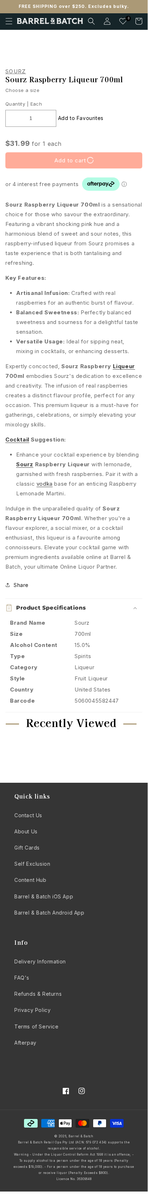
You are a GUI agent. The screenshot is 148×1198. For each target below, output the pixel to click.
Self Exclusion (32, 864)
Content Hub (30, 880)
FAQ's (21, 978)
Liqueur (124, 366)
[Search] (91, 21)
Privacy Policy (32, 1010)
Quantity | (17, 104)
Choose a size (22, 90)
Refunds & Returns (38, 994)
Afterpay (25, 1043)
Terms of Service (36, 1026)
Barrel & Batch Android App (49, 913)
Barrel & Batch (81, 1136)
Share (21, 585)
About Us (26, 831)
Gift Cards (27, 848)
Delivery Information (40, 961)
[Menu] (9, 21)
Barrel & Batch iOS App (43, 896)
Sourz (15, 71)
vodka (45, 483)
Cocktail (17, 439)
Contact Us (28, 815)
